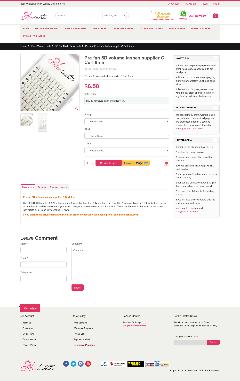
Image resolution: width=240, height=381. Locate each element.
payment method (191, 128)
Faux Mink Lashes (123, 28)
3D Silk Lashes (177, 28)
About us (27, 322)
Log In (216, 3)
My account (28, 333)
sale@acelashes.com (187, 211)
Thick (87, 143)
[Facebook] (66, 364)
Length (88, 114)
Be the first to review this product (101, 68)
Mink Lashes (99, 28)
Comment (77, 243)
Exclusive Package (84, 345)
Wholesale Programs (83, 328)
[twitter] (73, 364)
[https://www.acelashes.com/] (38, 365)
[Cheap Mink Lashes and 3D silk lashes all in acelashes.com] (34, 15)
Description (28, 187)
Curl (87, 129)
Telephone (26, 272)
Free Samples (80, 322)
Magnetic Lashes (200, 28)
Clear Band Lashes (152, 28)
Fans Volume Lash (75, 28)
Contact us (28, 328)
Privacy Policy (29, 344)
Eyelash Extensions (46, 28)
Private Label (80, 333)
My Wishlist (191, 3)
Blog (205, 3)
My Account (174, 3)
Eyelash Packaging (34, 35)
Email (23, 258)
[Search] (125, 15)
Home (23, 46)
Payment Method (82, 339)
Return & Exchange (131, 322)
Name (23, 243)
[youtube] (88, 364)
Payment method (59, 187)
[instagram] (81, 364)
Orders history (29, 339)
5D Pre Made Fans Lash (68, 46)
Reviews (42, 187)
